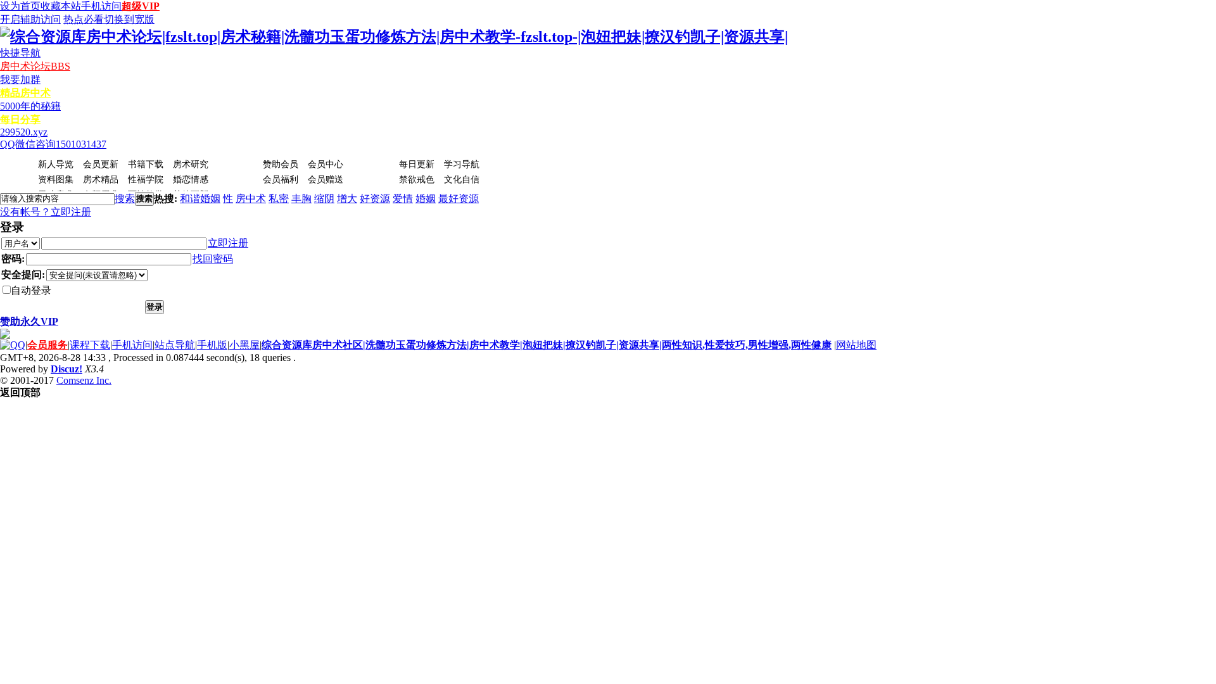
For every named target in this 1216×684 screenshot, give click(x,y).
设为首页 (20, 6)
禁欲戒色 (416, 179)
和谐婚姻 (200, 198)
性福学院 (145, 179)
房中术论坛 (35, 66)
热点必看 (83, 19)
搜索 (125, 198)
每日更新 (416, 164)
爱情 (403, 198)
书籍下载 (145, 164)
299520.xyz (24, 132)
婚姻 (425, 198)
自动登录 (31, 290)
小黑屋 (244, 344)
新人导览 (55, 164)
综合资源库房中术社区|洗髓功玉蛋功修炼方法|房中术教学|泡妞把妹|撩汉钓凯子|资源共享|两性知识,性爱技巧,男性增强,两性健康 (547, 344)
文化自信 (461, 179)
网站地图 (856, 344)
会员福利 (280, 179)
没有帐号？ (25, 211)
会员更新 (100, 164)
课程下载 (90, 344)
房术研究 (190, 164)
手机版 (212, 344)
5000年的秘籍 (30, 106)
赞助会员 (280, 164)
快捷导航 (20, 53)
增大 (347, 198)
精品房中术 (25, 92)
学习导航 (461, 164)
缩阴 (324, 198)
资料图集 (55, 179)
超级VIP (141, 6)
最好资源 (458, 198)
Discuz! (66, 369)
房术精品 (100, 179)
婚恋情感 (190, 179)
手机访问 (101, 6)
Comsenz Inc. (83, 380)
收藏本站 (61, 6)
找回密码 (213, 258)
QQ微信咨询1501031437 (53, 144)
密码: (13, 258)
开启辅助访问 (30, 19)
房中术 (251, 198)
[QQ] (12, 344)
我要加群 (20, 79)
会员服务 (47, 344)
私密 (279, 198)
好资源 (375, 198)
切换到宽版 (129, 19)
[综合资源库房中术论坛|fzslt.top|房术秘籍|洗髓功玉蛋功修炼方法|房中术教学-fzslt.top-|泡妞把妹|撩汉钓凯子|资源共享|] (394, 36)
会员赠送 (325, 179)
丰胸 (301, 198)
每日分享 (20, 119)
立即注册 (71, 211)
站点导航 (175, 344)
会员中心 (325, 164)
